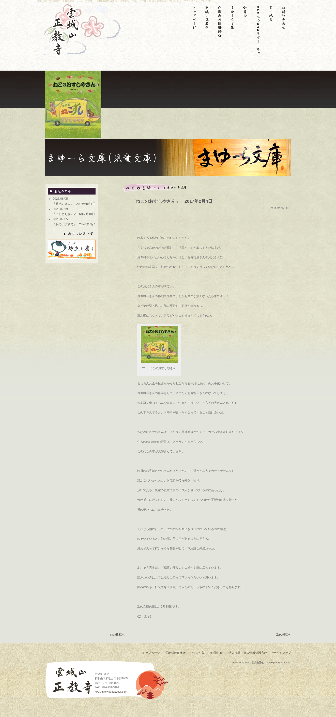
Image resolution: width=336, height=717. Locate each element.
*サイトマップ (281, 653)
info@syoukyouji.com (114, 691)
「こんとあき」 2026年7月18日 (77, 214)
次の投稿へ (283, 634)
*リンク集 (198, 653)
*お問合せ (216, 653)
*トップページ (150, 653)
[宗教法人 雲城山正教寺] (58, 54)
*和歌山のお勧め (176, 653)
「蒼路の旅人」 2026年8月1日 (75, 204)
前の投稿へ (117, 634)
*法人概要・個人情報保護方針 (247, 653)
